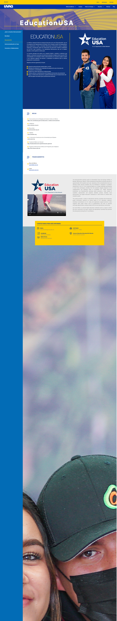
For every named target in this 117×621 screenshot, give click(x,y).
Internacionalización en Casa (12, 44)
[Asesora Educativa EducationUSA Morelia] (71, 233)
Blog (114, 6)
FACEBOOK (43, 233)
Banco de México (33, 163)
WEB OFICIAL (44, 237)
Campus (80, 6)
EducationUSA (8, 40)
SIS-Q (98, 2)
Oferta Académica (70, 6)
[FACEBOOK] (38, 233)
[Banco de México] (28, 163)
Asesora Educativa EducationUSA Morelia (83, 233)
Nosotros (100, 6)
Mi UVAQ (111, 2)
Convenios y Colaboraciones (11, 48)
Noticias (108, 6)
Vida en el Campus (89, 6)
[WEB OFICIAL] (38, 237)
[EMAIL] (38, 228)
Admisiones (104, 2)
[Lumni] (28, 169)
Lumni (30, 168)
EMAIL (41, 228)
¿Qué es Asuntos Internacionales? (13, 32)
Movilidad (7, 36)
